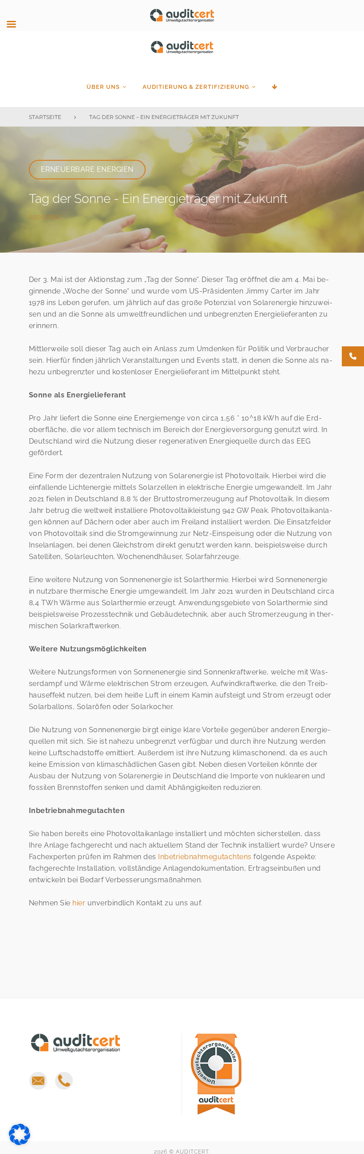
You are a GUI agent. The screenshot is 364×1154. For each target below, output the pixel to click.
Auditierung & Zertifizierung (195, 86)
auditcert (182, 52)
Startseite (45, 117)
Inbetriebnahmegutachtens (205, 857)
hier (78, 903)
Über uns (103, 86)
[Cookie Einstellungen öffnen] (19, 1142)
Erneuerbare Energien (87, 169)
